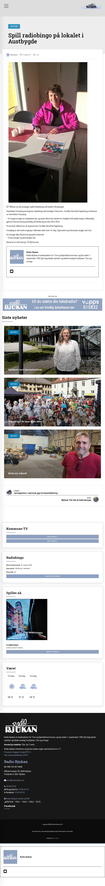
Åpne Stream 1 (52, 537)
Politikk (14, 26)
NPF (59, 749)
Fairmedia (56, 838)
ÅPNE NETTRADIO (52, 652)
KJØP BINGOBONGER (52, 576)
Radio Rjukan (14, 55)
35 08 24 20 (11, 786)
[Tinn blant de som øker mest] (52, 402)
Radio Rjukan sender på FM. (18, 799)
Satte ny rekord (17, 473)
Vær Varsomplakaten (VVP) (16, 755)
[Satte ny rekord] (52, 453)
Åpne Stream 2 (52, 541)
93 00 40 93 (20, 792)
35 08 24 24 (24, 789)
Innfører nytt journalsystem (25, 369)
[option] (52, 132)
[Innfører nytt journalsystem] (52, 350)
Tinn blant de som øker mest (25, 421)
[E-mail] (11, 272)
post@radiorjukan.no (15, 780)
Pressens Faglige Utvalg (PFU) (17, 752)
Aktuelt (14, 332)
